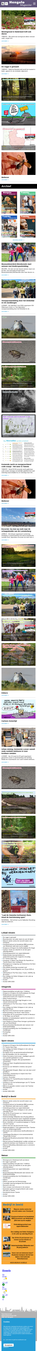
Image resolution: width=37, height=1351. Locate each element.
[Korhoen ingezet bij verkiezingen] (18, 876)
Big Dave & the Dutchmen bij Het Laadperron (17, 1010)
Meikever (5, 177)
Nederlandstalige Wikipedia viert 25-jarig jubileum (18, 1117)
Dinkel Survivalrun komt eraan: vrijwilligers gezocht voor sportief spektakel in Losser (19, 1057)
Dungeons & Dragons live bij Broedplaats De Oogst (19, 948)
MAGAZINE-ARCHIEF (18, 240)
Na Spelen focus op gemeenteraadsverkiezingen (18, 1052)
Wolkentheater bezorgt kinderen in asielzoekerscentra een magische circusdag (16, 956)
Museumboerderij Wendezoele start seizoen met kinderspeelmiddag (16, 265)
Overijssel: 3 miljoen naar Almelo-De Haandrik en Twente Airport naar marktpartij (18, 961)
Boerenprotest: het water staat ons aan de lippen (18, 939)
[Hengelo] (20, 3)
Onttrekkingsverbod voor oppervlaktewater (16, 953)
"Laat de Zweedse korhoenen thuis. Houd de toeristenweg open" (16, 916)
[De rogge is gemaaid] (18, 54)
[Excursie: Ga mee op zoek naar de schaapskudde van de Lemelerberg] (18, 517)
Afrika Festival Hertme (10, 998)
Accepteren (8, 1345)
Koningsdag (6, 1032)
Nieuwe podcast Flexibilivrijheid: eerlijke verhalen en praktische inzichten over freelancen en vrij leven (19, 1142)
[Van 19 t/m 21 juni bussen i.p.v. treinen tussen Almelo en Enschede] (6, 1239)
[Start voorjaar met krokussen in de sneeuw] (18, 426)
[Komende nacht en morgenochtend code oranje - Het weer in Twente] (18, 450)
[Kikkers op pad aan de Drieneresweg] (18, 351)
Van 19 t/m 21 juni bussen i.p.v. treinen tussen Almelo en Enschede (22, 1239)
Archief (5, 979)
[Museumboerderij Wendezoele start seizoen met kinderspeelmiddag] (18, 252)
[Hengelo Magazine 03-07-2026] (9, 203)
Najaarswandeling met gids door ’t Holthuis (16, 991)
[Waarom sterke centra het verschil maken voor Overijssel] (6, 1210)
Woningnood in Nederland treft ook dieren (16, 1160)
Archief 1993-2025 (9, 981)
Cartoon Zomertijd (9, 721)
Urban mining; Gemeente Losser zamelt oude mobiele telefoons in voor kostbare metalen (18, 751)
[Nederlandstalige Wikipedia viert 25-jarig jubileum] (6, 1247)
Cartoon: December (9, 1077)
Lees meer (4, 41)
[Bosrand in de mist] (18, 401)
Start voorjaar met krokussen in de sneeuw (16, 1187)
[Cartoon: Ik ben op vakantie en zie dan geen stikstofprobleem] (18, 114)
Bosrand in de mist (9, 1185)
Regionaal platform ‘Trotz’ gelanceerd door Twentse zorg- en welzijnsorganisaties (19, 1128)
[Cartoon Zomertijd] (18, 709)
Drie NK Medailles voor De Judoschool (15, 1054)
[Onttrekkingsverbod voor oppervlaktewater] (18, 138)
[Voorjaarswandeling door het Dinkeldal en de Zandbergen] (18, 288)
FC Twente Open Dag (10, 958)
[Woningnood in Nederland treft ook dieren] (18, 19)
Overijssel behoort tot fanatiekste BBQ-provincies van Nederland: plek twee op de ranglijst (18, 945)
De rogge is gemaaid (10, 67)
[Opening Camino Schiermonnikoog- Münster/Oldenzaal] (18, 654)
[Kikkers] (18, 327)
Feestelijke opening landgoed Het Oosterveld (17, 1183)
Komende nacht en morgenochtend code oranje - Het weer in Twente (16, 465)
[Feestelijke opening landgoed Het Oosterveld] (18, 376)
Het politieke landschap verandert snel (15, 967)
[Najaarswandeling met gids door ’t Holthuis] (18, 89)
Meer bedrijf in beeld (18, 1262)
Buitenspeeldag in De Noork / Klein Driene (16, 1012)
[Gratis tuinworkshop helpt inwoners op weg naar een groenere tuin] (18, 629)
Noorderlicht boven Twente (11, 1192)
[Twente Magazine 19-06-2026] (9, 226)
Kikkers (4, 693)
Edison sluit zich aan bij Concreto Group (15, 1125)
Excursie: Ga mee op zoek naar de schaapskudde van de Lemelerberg (16, 530)
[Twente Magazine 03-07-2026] (28, 203)
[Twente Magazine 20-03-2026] (28, 226)
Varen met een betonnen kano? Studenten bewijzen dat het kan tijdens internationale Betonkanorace (19, 1119)
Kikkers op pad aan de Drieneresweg (14, 1181)
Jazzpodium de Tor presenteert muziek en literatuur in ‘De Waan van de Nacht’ (19, 1015)
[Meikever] (18, 163)
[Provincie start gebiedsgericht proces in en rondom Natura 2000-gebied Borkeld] (18, 802)
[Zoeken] (6, 3)
